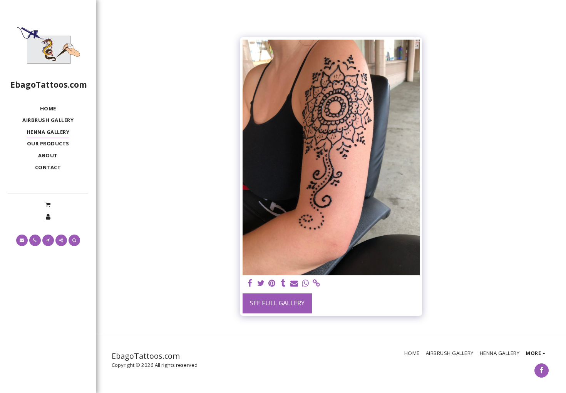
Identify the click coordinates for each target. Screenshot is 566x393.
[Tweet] (261, 283)
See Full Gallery (277, 302)
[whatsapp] (305, 283)
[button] (47, 204)
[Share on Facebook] (250, 283)
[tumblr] (283, 283)
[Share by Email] (294, 283)
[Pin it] (272, 283)
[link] (317, 283)
